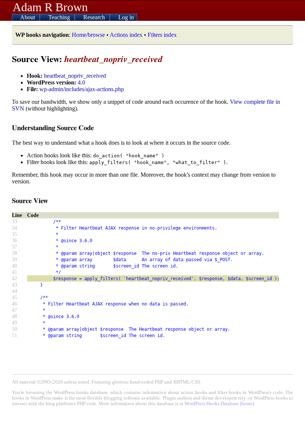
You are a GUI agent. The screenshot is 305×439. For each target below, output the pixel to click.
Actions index (126, 35)
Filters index (162, 35)
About (28, 17)
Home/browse (88, 35)
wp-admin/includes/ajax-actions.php (81, 89)
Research (94, 17)
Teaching (59, 17)
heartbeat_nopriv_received (75, 76)
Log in (126, 17)
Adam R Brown (50, 7)
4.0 (81, 82)
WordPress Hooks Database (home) (219, 403)
